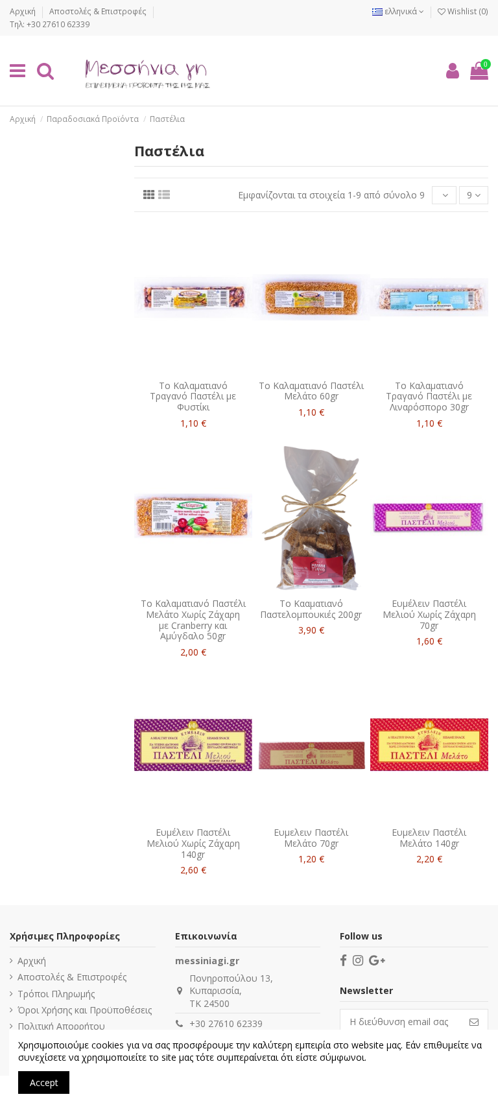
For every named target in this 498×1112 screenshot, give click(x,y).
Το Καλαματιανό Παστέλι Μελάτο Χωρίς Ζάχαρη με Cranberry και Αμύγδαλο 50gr (193, 619)
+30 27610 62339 (226, 1023)
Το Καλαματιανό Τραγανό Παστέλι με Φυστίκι (193, 396)
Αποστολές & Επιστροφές (98, 11)
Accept (44, 1082)
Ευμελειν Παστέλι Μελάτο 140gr (429, 837)
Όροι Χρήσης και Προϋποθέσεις (85, 1010)
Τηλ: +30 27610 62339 (49, 24)
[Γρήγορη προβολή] (202, 370)
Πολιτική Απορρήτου (61, 1026)
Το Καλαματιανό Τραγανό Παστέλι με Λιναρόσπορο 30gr (429, 396)
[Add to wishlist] (184, 370)
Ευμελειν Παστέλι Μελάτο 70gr (311, 837)
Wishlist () (466, 11)
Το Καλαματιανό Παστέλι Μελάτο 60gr (311, 391)
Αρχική (24, 11)
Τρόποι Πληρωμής (56, 994)
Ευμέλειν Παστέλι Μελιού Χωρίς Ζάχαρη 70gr (429, 614)
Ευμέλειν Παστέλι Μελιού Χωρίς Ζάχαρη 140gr (193, 843)
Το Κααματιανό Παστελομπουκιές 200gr (311, 609)
